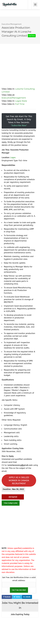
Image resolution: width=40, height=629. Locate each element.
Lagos (13, 157)
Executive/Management (11, 24)
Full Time (19, 104)
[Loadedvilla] (9, 3)
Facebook (7, 597)
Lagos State (21, 101)
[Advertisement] (20, 64)
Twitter (18, 597)
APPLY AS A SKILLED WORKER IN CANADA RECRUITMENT (19, 480)
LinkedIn (27, 597)
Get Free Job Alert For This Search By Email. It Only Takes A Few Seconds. (19, 121)
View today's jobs (10, 503)
